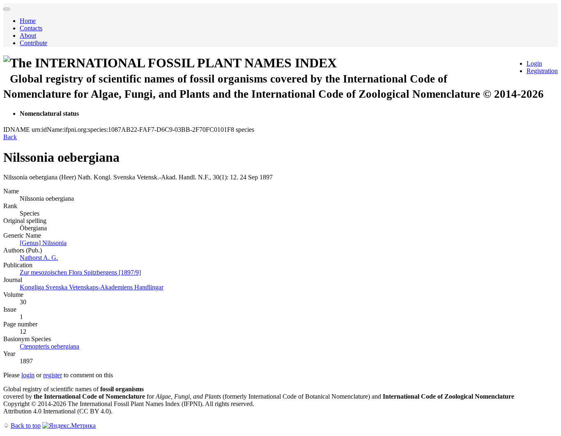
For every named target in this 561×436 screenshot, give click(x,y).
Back (10, 136)
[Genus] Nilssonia (43, 242)
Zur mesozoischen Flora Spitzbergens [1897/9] (80, 272)
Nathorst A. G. (39, 257)
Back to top (26, 425)
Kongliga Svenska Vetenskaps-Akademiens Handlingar (91, 287)
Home (28, 20)
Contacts (31, 28)
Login (534, 63)
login (27, 375)
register (52, 375)
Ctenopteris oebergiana (49, 346)
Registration (542, 70)
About (28, 35)
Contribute (33, 42)
